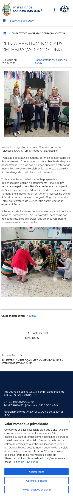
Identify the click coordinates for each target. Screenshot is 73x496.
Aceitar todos (36, 471)
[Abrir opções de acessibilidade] (64, 8)
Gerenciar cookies (36, 480)
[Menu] (4, 20)
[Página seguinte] (21, 355)
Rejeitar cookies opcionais (37, 489)
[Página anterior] (28, 332)
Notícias (31, 315)
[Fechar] (69, 421)
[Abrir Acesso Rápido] (54, 9)
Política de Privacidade (25, 461)
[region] (36, 457)
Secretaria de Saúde (22, 20)
